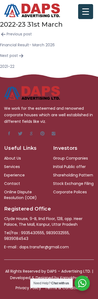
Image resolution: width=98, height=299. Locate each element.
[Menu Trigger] (85, 11)
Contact (12, 183)
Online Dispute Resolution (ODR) (20, 194)
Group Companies (70, 158)
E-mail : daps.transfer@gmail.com (36, 247)
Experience (14, 175)
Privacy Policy (28, 288)
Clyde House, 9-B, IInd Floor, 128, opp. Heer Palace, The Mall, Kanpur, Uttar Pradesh (43, 221)
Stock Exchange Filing (73, 183)
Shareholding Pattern (73, 175)
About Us (12, 158)
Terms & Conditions (64, 288)
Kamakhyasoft (74, 277)
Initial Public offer (69, 166)
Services (12, 166)
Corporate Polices (70, 192)
